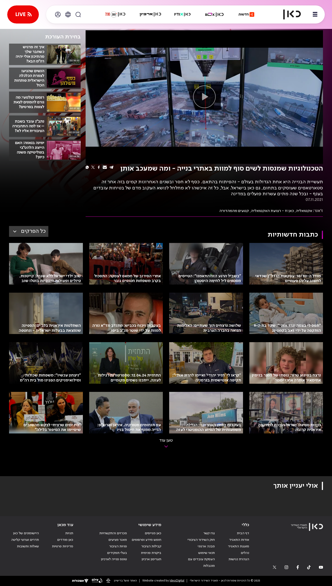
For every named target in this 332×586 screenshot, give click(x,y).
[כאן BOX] (214, 14)
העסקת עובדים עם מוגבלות (201, 563)
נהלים (245, 553)
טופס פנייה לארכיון (114, 559)
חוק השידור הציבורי (201, 540)
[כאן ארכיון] (150, 14)
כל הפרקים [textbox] (33, 231)
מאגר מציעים (117, 540)
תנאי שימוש (206, 553)
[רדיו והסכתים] (182, 14)
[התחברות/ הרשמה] (57, 14)
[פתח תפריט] (315, 14)
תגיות (69, 533)
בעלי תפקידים (117, 553)
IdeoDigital (177, 580)
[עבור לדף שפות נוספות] (67, 14)
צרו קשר (209, 533)
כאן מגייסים (153, 533)
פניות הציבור (118, 546)
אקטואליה (304, 211)
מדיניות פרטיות (62, 546)
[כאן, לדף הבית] (288, 14)
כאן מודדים (65, 540)
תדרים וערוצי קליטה (25, 540)
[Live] (23, 14)
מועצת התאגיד (238, 546)
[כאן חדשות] (246, 14)
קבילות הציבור (151, 546)
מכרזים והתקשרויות (113, 533)
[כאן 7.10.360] (115, 14)
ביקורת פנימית (151, 553)
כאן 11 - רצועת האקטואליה (272, 211)
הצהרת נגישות (239, 559)
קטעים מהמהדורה (234, 211)
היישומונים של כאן (26, 533)
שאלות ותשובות (28, 546)
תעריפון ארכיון (151, 559)
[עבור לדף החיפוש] (78, 14)
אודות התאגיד (239, 540)
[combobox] (28, 231)
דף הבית (243, 533)
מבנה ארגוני (206, 546)
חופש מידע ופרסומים (146, 540)
